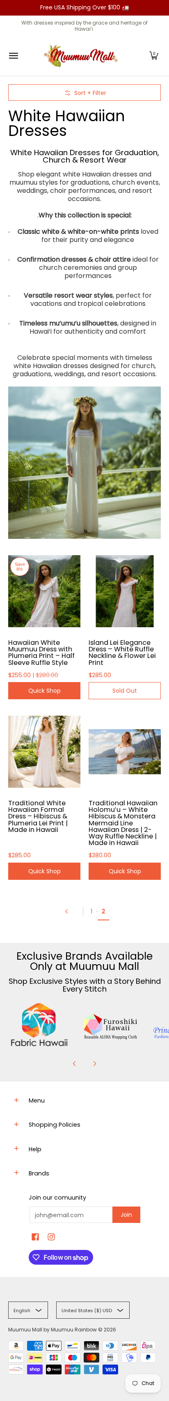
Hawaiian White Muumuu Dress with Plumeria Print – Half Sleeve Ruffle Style (41, 652)
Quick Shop (44, 691)
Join (126, 1215)
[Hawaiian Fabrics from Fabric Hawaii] (39, 1024)
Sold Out (124, 691)
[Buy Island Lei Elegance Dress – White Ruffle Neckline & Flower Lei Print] (125, 591)
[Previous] (70, 911)
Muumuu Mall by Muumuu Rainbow (52, 1329)
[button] (154, 56)
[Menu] (13, 56)
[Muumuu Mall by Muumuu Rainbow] (82, 56)
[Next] (94, 1064)
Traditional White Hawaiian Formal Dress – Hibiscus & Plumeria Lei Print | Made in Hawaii (38, 816)
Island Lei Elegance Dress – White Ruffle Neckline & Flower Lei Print (122, 652)
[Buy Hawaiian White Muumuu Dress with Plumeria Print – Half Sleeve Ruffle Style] (44, 591)
